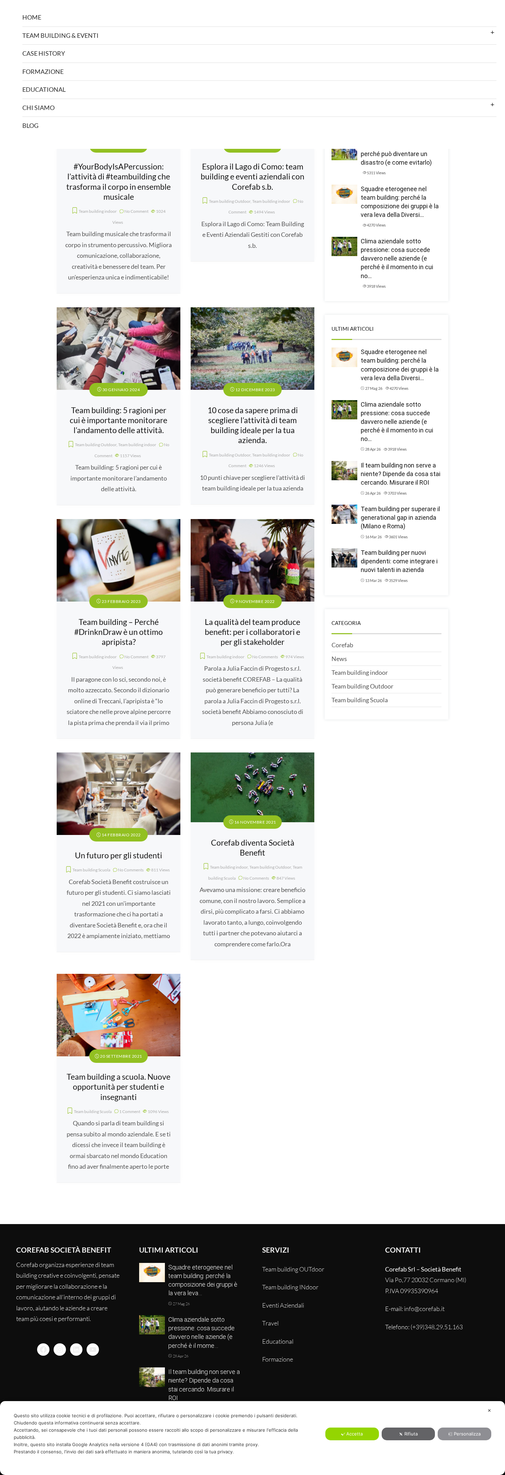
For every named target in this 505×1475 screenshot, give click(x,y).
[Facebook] (43, 1349)
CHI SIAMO (38, 107)
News (339, 658)
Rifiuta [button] (411, 1434)
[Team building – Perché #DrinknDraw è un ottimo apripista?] (118, 524)
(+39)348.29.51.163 (437, 1327)
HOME (31, 17)
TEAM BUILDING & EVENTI (60, 35)
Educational (277, 1341)
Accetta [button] (354, 1434)
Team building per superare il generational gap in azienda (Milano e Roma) (400, 517)
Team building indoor (98, 211)
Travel (270, 1323)
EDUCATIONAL (44, 89)
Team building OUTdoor (293, 1269)
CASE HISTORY (43, 53)
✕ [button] (489, 1410)
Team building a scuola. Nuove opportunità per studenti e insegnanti (118, 1087)
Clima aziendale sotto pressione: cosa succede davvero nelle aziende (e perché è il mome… (201, 1332)
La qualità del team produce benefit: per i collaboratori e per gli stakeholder (252, 632)
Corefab (342, 645)
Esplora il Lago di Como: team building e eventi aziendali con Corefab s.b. (252, 176)
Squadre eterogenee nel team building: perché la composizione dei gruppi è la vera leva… (202, 1280)
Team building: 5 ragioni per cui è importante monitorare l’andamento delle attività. (118, 420)
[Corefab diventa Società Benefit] (252, 757)
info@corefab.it (424, 1308)
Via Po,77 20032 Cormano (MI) (425, 1280)
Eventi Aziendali (283, 1305)
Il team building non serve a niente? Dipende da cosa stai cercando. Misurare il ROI (400, 474)
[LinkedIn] (76, 1349)
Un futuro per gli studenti (118, 855)
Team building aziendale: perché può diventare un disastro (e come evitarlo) (396, 154)
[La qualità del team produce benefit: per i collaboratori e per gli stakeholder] (252, 524)
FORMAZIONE (43, 71)
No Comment (136, 211)
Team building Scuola (91, 869)
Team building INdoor (290, 1287)
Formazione (277, 1359)
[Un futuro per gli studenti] (118, 757)
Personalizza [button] (467, 1434)
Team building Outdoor (229, 201)
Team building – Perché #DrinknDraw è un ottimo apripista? (118, 632)
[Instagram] (60, 1349)
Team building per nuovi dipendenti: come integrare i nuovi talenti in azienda (399, 561)
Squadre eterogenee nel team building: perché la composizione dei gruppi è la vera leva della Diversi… (400, 202)
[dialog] (252, 1438)
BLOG (30, 125)
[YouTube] (93, 1349)
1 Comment (129, 1111)
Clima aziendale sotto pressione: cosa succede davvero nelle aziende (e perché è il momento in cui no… (397, 258)
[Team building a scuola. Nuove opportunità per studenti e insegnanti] (118, 979)
